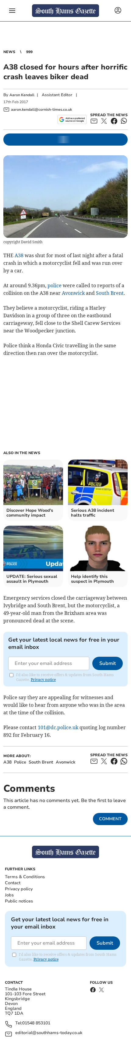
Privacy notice (43, 679)
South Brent (110, 293)
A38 (19, 255)
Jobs (9, 895)
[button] (12, 10)
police (55, 285)
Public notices (19, 901)
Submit (107, 663)
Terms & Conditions (25, 877)
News (9, 51)
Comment (110, 819)
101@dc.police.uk (58, 727)
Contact (12, 883)
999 (29, 51)
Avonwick (73, 293)
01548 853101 (36, 1023)
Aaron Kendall (21, 95)
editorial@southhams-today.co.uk (48, 1033)
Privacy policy (19, 889)
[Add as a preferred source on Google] (72, 119)
